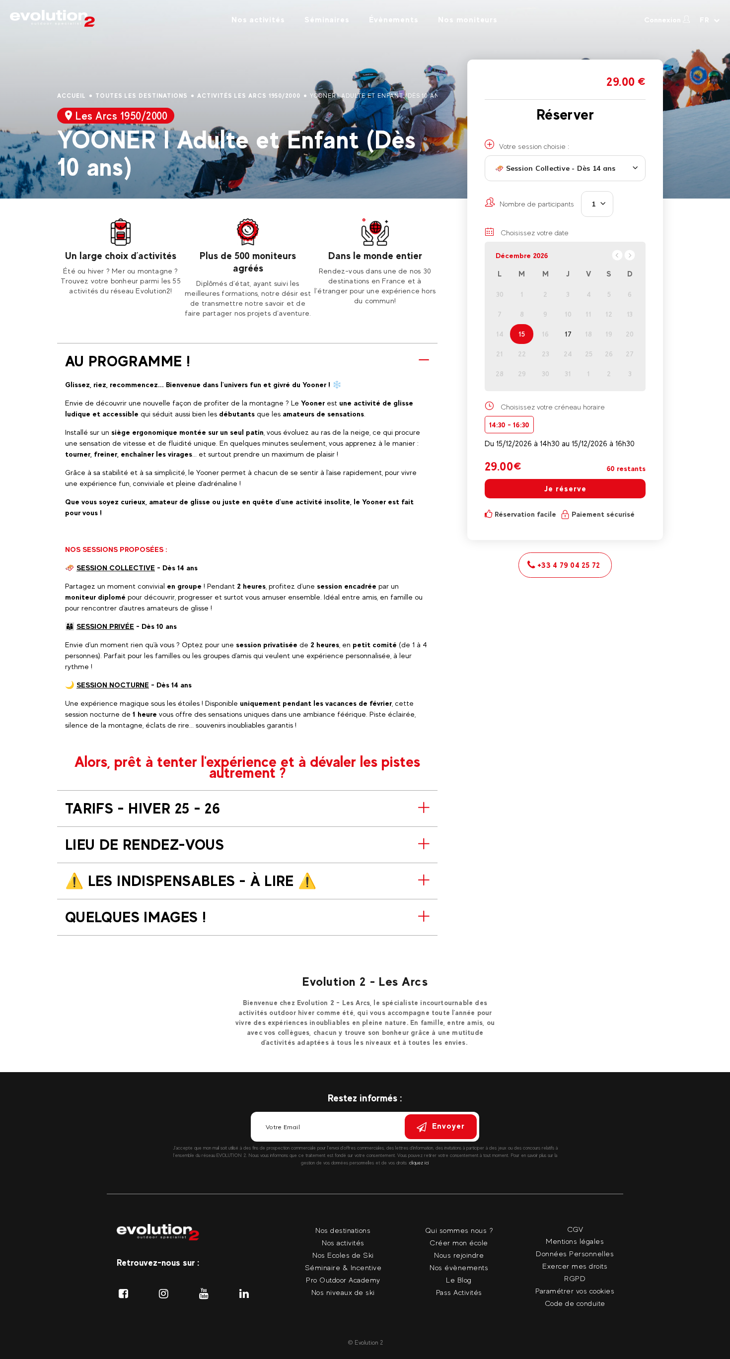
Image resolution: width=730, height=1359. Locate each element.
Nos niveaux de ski (343, 1292)
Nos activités (258, 19)
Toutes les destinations (141, 95)
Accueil (71, 95)
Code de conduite (575, 1303)
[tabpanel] (120, 257)
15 (521, 334)
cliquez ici (419, 1162)
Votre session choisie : (534, 146)
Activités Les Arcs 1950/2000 (248, 95)
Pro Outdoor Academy (343, 1280)
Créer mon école (459, 1242)
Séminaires (326, 19)
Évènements (393, 19)
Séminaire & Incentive (343, 1267)
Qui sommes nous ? (459, 1230)
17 (568, 334)
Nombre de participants (537, 204)
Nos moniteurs (467, 19)
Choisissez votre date (534, 232)
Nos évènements (459, 1267)
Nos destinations (342, 1230)
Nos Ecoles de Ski (343, 1255)
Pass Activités (459, 1292)
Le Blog (459, 1280)
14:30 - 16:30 (509, 424)
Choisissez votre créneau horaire (553, 407)
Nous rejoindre (459, 1255)
